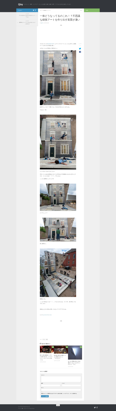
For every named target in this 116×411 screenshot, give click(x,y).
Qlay (20, 4)
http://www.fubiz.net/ (46, 315)
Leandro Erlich (50, 43)
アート (44, 339)
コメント (42, 375)
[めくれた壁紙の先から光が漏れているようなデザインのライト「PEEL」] (75, 353)
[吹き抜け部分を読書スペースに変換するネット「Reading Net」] (61, 350)
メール (63, 383)
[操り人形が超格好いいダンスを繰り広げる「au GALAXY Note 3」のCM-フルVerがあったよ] (47, 349)
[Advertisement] (61, 34)
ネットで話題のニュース (45, 10)
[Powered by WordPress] (22, 408)
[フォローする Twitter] (33, 10)
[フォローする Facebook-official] (35, 10)
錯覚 (47, 339)
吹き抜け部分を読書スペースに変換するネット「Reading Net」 (60, 357)
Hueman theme (31, 408)
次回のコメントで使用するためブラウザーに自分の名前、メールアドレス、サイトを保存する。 (59, 393)
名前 (42, 383)
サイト (42, 387)
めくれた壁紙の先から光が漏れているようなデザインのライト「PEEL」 (74, 363)
